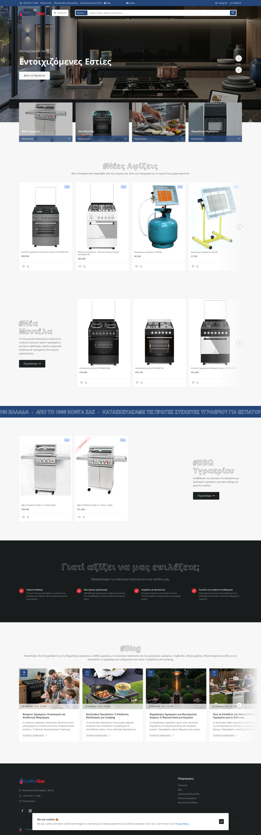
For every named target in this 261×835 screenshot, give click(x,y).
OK (221, 821)
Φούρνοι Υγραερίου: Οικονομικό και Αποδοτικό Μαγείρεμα (44, 716)
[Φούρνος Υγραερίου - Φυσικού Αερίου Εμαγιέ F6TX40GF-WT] (102, 216)
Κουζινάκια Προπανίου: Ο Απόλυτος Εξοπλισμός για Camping (107, 716)
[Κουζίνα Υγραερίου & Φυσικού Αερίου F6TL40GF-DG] (45, 216)
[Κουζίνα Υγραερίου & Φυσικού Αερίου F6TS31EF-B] (215, 332)
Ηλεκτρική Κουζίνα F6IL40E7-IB (149, 368)
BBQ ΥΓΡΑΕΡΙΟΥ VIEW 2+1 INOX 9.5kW (38, 505)
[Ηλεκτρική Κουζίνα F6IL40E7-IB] (159, 332)
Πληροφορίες (186, 778)
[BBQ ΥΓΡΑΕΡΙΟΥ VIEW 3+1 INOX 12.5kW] (101, 469)
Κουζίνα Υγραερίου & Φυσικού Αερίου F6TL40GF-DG (44, 252)
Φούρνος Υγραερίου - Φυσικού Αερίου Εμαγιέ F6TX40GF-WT (98, 253)
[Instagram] (30, 810)
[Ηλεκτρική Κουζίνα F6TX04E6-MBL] (103, 332)
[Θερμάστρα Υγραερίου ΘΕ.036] (158, 216)
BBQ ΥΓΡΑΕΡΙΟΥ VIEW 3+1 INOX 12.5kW (94, 505)
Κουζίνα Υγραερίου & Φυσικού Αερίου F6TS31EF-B (213, 368)
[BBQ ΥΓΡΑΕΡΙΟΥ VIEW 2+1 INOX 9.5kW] (45, 469)
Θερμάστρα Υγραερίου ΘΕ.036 (148, 252)
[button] (238, 70)
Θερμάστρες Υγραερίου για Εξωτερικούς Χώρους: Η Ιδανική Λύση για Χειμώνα (173, 716)
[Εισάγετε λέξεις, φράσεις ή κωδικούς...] (233, 12)
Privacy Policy (182, 823)
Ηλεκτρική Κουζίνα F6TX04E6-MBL (94, 368)
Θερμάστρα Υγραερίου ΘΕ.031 (204, 252)
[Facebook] (22, 810)
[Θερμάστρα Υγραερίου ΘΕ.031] (215, 216)
